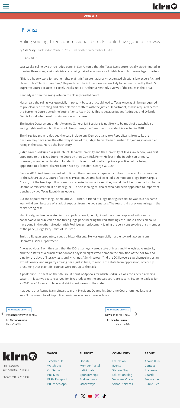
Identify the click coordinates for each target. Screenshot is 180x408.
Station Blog (120, 370)
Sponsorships (89, 375)
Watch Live (54, 366)
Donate (85, 361)
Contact (150, 366)
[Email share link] (35, 30)
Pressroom (152, 370)
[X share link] (29, 30)
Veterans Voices (123, 379)
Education (119, 361)
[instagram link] (97, 396)
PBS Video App (57, 384)
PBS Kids (53, 375)
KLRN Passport (57, 379)
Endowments (88, 379)
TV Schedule (55, 361)
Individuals (87, 370)
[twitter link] (83, 396)
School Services (122, 384)
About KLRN (152, 361)
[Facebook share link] (23, 30)
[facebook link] (76, 396)
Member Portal (90, 366)
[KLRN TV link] (166, 6)
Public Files (152, 384)
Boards (149, 375)
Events (116, 366)
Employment (153, 379)
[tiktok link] (104, 396)
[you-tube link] (90, 396)
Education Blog (122, 375)
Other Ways (87, 384)
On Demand (55, 370)
